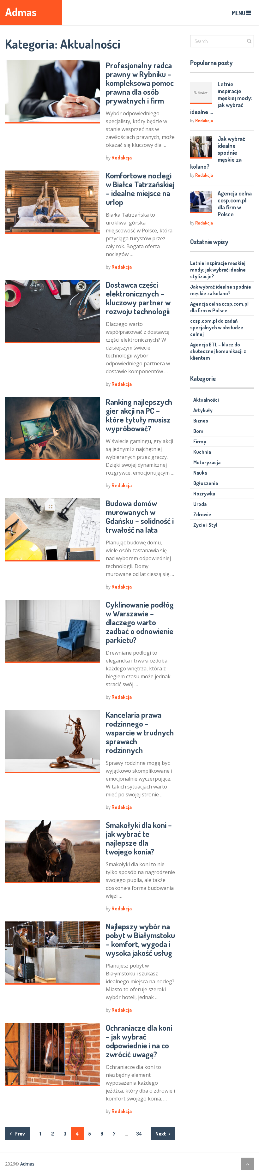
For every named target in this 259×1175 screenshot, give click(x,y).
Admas (21, 11)
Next (161, 1133)
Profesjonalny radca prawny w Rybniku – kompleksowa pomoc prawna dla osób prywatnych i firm (140, 82)
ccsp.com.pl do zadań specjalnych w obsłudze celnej (216, 327)
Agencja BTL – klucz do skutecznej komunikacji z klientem (218, 351)
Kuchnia (202, 452)
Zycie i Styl (205, 525)
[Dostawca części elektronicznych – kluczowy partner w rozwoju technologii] (52, 311)
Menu (238, 12)
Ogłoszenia (205, 483)
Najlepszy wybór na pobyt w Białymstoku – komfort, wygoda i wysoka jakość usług (140, 939)
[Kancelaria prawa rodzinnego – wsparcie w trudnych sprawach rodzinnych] (52, 741)
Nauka (200, 473)
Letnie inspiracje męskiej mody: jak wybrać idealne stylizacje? (218, 269)
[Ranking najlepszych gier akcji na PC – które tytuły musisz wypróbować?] (52, 428)
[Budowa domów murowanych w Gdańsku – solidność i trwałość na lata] (52, 529)
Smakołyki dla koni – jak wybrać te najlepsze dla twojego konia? (139, 838)
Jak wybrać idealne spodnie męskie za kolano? (217, 152)
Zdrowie (202, 514)
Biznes (200, 420)
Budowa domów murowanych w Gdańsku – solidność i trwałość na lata (140, 516)
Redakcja (121, 157)
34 (139, 1133)
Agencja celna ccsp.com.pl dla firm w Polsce (235, 204)
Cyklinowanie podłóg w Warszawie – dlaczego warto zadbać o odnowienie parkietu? (140, 622)
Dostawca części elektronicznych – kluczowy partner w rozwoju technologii (138, 297)
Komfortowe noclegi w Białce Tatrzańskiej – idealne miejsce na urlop (140, 188)
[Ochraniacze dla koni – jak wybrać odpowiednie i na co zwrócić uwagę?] (52, 1054)
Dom (198, 431)
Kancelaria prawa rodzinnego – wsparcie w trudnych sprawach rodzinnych (140, 732)
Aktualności (206, 400)
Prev (19, 1133)
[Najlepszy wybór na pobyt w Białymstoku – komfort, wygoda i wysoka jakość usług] (52, 953)
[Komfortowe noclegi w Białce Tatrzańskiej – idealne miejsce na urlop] (52, 202)
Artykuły (203, 410)
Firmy (199, 441)
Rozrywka (204, 493)
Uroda (200, 504)
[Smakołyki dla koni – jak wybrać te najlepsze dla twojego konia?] (52, 851)
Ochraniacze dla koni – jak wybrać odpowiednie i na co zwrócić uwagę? (139, 1040)
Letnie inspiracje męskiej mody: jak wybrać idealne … (221, 98)
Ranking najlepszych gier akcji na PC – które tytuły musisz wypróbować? (139, 415)
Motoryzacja (206, 462)
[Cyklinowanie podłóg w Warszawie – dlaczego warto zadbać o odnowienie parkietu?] (52, 631)
